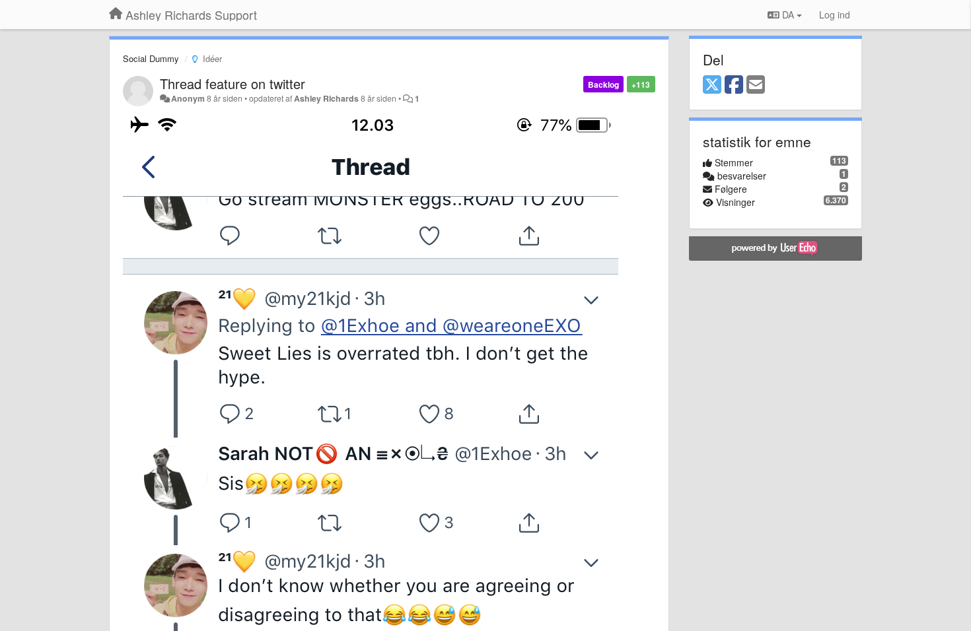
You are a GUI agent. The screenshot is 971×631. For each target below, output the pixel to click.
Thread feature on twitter (232, 83)
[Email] (755, 85)
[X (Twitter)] (712, 85)
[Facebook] (734, 85)
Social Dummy (151, 58)
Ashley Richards (326, 98)
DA (788, 14)
